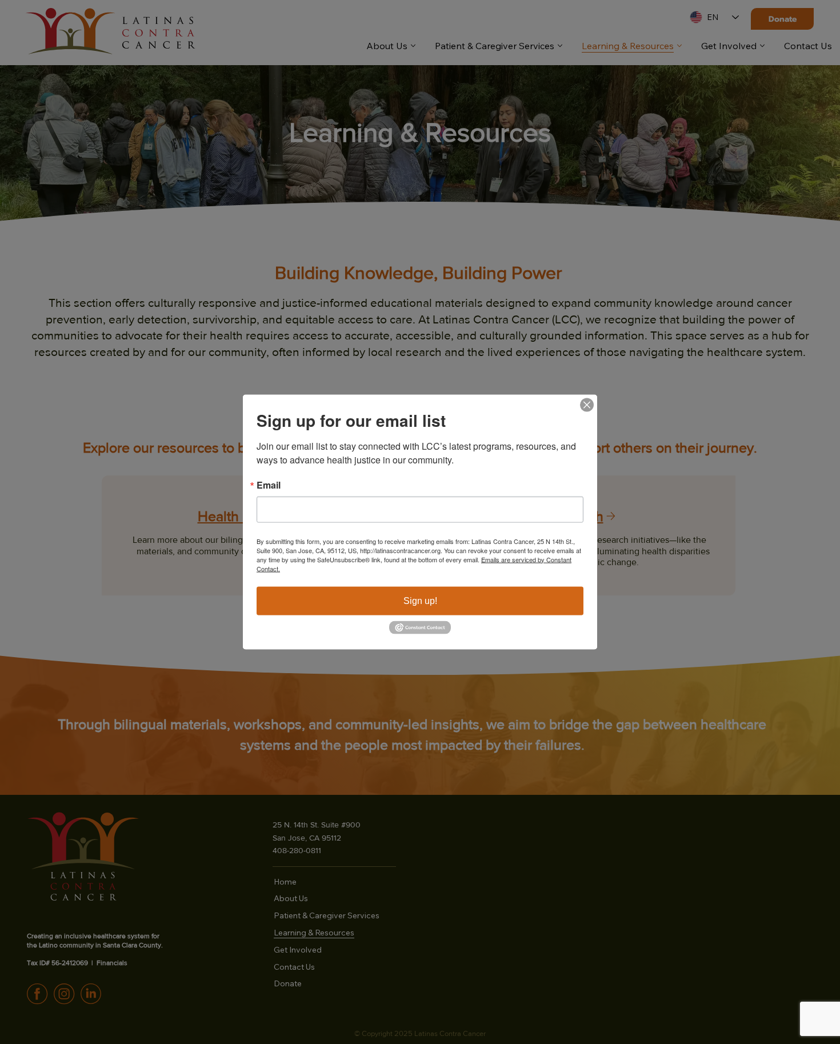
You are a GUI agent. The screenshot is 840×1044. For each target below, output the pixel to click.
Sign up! (420, 600)
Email (269, 484)
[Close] (587, 404)
